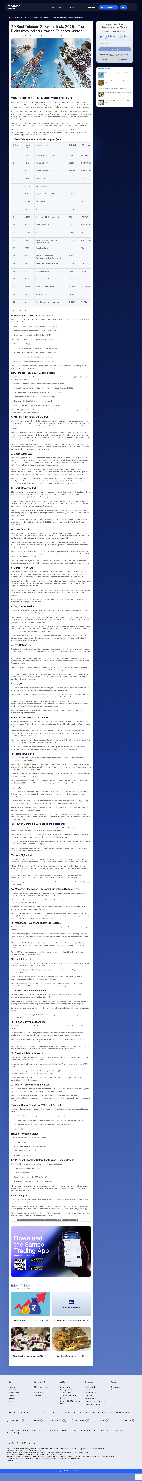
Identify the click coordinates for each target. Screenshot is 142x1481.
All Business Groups (122, 1412)
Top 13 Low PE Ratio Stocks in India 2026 (118, 73)
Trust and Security (85, 1430)
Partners (91, 7)
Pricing (81, 7)
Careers (11, 1396)
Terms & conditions (22, 1430)
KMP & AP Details (15, 1390)
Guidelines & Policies (92, 1404)
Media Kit (12, 1401)
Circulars (88, 1396)
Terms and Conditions (114, 55)
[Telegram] (30, 1444)
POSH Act (119, 1430)
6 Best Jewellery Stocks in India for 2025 (118, 92)
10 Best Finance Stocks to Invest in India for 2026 (117, 101)
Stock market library (41, 1387)
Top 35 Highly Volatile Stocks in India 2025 (112, 88)
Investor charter (91, 1398)
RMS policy (63, 1430)
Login (123, 7)
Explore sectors (65, 1393)
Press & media (14, 1393)
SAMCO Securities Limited (15, 1449)
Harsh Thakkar (39, 36)
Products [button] (71, 7)
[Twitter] (13, 1444)
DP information (90, 1393)
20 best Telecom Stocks (26, 1220)
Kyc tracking (115, 1387)
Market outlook (39, 1393)
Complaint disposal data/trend (96, 1401)
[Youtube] (26, 1444)
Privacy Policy (123, 54)
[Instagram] (17, 1444)
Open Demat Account (108, 7)
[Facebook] (9, 1444)
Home (10, 17)
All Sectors (110, 1412)
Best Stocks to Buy (20, 17)
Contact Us (115, 1390)
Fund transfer (90, 1390)
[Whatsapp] (34, 1444)
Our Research (58, 7)
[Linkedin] (21, 1444)
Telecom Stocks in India (70, 1220)
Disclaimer (10, 1430)
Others (94, 1412)
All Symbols (101, 1412)
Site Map (33, 1430)
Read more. (11, 1460)
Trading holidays (91, 1387)
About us (12, 1387)
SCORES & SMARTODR (106, 1430)
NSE (40, 1430)
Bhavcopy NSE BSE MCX (69, 1390)
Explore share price (67, 1387)
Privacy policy (53, 1430)
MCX (94, 1430)
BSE (45, 1430)
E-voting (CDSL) (12, 1433)
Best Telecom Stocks (42, 1220)
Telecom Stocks (56, 1220)
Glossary (37, 1396)
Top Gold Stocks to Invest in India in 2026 (116, 82)
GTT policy (73, 1430)
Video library (38, 1390)
